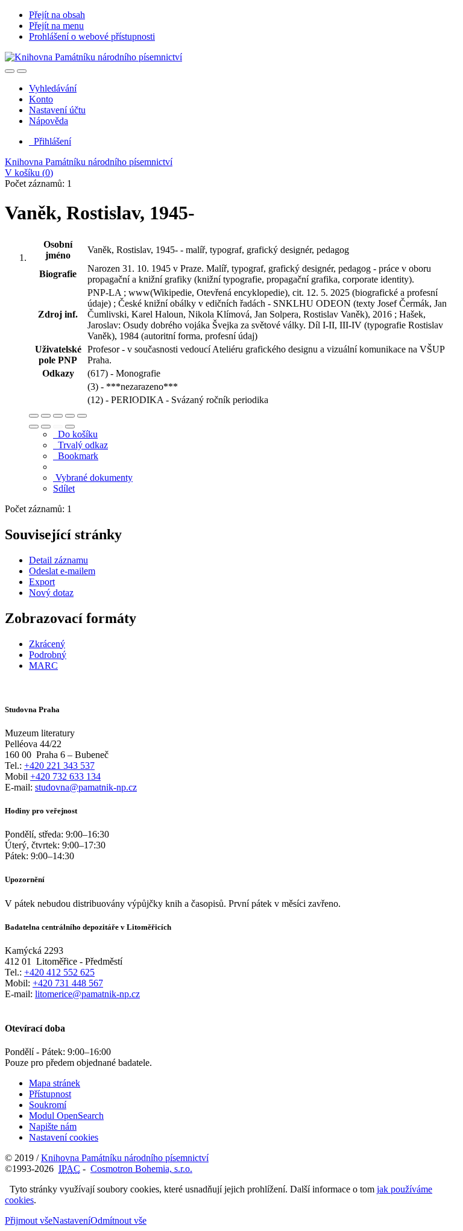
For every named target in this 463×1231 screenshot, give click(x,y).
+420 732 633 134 (65, 776)
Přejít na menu (56, 25)
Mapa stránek (54, 1083)
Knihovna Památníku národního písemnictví (88, 162)
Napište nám (53, 1126)
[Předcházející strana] (58, 426)
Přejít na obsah (57, 15)
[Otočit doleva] (34, 426)
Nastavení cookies (63, 1137)
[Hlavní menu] (22, 71)
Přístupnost (50, 1094)
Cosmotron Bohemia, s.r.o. (141, 1169)
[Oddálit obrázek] (46, 416)
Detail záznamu (58, 560)
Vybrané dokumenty (93, 477)
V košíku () (29, 173)
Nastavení (71, 1220)
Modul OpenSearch (66, 1115)
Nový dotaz (51, 592)
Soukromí (47, 1105)
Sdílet (64, 488)
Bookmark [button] (75, 456)
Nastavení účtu (57, 110)
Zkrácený (47, 644)
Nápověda (48, 121)
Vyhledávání (53, 88)
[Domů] (93, 57)
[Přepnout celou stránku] (70, 416)
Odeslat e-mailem (62, 571)
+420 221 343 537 (59, 765)
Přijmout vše (28, 1220)
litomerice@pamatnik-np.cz (87, 994)
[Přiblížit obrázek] (34, 416)
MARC (43, 665)
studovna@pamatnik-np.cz (86, 787)
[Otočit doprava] (46, 426)
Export (42, 582)
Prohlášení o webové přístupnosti (92, 36)
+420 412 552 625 (59, 972)
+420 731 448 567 (68, 983)
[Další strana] (70, 426)
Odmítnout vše (118, 1220)
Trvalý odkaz (80, 445)
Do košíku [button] (75, 434)
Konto (41, 99)
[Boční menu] (9, 71)
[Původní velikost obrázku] (58, 416)
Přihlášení (50, 141)
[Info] (82, 416)
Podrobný (47, 655)
